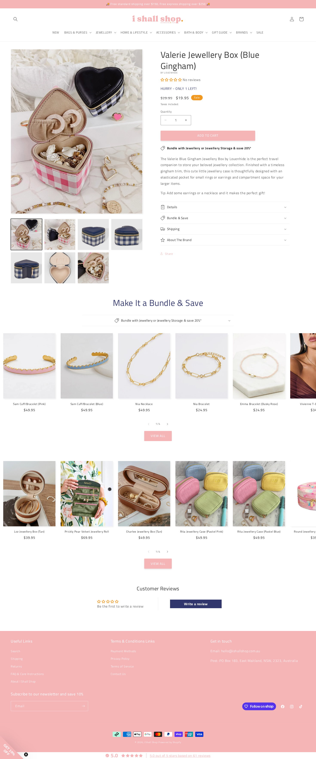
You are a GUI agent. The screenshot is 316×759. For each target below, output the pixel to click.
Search (15, 651)
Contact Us (118, 674)
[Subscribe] (83, 706)
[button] (15, 19)
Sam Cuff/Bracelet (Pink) (29, 404)
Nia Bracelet (201, 404)
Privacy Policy (120, 658)
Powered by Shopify (169, 742)
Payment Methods (123, 651)
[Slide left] (148, 424)
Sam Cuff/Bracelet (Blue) (87, 404)
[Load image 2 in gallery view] (60, 234)
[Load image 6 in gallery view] (60, 268)
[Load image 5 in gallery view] (26, 268)
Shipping (17, 658)
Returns (16, 666)
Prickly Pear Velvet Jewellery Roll (87, 531)
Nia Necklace (144, 404)
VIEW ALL (158, 435)
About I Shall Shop (23, 681)
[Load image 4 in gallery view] (127, 234)
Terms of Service (122, 666)
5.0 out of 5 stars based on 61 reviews (180, 755)
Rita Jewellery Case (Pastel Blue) (259, 531)
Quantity (166, 112)
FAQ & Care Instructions (27, 674)
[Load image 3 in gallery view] (93, 234)
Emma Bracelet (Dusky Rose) (259, 404)
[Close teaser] (26, 754)
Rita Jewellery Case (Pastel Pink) (201, 531)
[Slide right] (167, 424)
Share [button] (169, 253)
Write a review (195, 603)
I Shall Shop (151, 742)
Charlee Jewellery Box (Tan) (144, 531)
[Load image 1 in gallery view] (26, 234)
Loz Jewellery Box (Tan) (29, 531)
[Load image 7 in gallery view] (93, 268)
